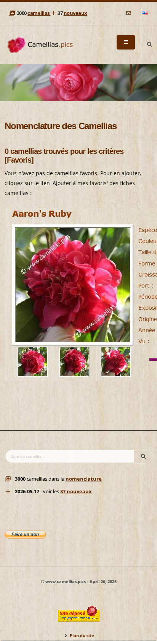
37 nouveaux (76, 491)
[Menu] (126, 42)
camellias (38, 13)
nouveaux (75, 13)
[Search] (149, 45)
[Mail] (129, 13)
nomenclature (84, 479)
